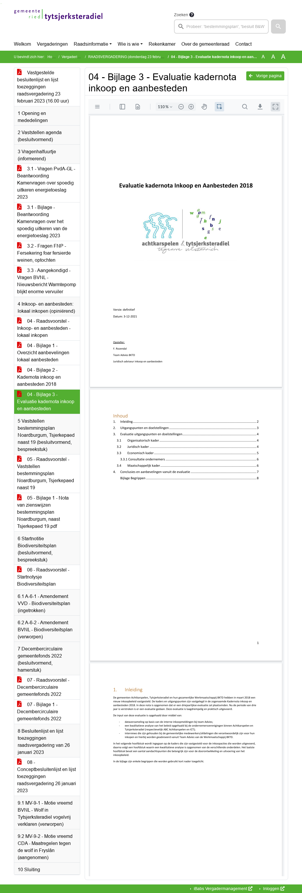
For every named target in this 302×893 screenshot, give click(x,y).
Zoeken (181, 14)
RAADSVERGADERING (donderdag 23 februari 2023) (131, 57)
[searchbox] (221, 26)
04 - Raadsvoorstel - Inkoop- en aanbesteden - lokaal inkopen (43, 328)
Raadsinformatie (91, 44)
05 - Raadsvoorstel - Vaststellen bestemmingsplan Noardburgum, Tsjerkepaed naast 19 (45, 473)
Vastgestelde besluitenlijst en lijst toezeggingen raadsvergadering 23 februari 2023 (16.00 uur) (43, 86)
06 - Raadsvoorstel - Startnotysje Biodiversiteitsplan (43, 576)
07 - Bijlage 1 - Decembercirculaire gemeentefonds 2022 (39, 711)
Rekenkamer (162, 44)
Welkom (22, 44)
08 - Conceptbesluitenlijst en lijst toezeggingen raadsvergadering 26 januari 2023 (46, 776)
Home (52, 57)
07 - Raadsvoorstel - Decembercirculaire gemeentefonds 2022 (43, 687)
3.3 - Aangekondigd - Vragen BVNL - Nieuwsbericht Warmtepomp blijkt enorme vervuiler (46, 281)
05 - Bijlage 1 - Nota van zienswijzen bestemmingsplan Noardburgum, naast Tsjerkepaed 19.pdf (43, 512)
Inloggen (271, 888)
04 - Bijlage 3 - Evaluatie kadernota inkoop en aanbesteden (45, 401)
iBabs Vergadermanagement (220, 888)
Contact (243, 44)
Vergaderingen (52, 44)
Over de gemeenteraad (205, 44)
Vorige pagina (268, 75)
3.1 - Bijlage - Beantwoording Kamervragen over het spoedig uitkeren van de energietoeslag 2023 (42, 221)
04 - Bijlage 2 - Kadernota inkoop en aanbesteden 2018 (39, 377)
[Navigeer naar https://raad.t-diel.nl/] (58, 22)
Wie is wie (128, 44)
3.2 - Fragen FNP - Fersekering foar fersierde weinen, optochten (44, 253)
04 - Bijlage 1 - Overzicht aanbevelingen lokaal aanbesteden (43, 352)
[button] (278, 26)
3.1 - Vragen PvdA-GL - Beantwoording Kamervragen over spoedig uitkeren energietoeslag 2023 (46, 183)
